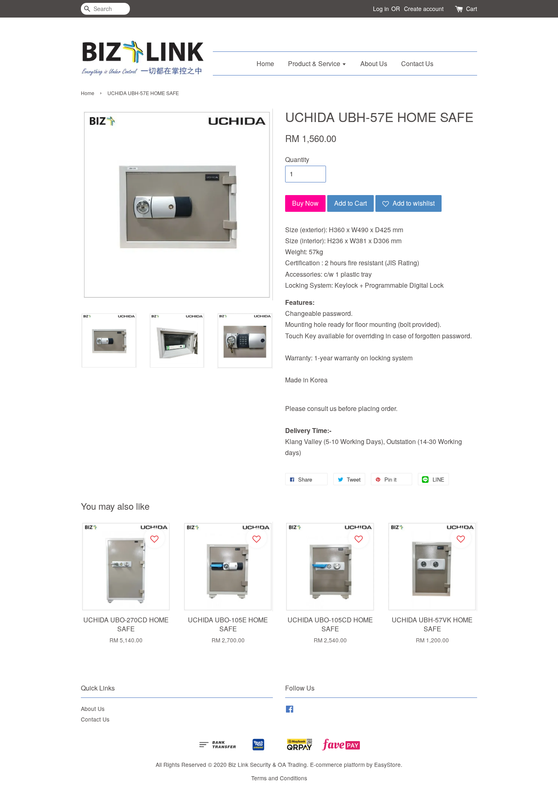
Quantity (297, 159)
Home (265, 63)
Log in (381, 8)
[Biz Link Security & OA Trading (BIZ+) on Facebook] (289, 710)
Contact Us (417, 63)
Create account (424, 8)
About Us (373, 63)
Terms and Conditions (279, 778)
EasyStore (387, 764)
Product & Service (315, 63)
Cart (471, 8)
